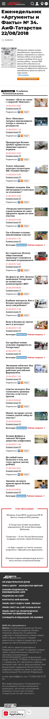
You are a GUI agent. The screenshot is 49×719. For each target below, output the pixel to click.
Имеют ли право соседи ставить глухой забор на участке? (19, 415)
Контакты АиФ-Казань (15, 599)
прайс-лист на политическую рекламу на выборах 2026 (20, 612)
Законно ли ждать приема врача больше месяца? (18, 483)
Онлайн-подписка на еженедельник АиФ (15, 590)
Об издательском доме (16, 582)
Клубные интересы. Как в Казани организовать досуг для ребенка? (20, 303)
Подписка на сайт (13, 596)
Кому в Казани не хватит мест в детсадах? (19, 323)
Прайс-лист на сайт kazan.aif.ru (21, 607)
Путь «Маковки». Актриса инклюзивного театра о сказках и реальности (19, 122)
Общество (21, 245)
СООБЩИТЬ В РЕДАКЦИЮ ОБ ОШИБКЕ (22, 617)
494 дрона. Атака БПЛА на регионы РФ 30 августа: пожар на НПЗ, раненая (24, 516)
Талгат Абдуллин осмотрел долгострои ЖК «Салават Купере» (18, 168)
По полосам (8, 91)
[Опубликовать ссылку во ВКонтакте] (19, 112)
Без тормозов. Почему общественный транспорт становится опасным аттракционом (19, 256)
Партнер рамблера (25, 706)
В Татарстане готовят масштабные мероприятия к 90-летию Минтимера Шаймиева (24, 526)
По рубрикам (22, 91)
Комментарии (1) (13, 290)
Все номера (23, 75)
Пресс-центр (9, 585)
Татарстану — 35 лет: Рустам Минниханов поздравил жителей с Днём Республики (24, 537)
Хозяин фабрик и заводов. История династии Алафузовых (18, 438)
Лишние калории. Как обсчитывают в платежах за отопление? (20, 189)
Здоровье (21, 496)
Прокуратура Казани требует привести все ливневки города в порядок (18, 146)
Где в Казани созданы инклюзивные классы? (18, 233)
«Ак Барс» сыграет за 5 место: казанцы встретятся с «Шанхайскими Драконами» (24, 548)
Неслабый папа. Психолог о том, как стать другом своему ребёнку (17, 461)
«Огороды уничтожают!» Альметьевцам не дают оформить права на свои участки (19, 212)
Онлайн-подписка (28, 79)
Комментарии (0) (13, 108)
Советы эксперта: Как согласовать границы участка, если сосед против (18, 393)
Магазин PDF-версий (31, 585)
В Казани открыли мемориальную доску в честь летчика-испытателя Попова (24, 559)
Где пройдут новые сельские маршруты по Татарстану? (18, 345)
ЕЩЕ (26, 112)
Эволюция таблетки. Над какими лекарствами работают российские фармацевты (19, 369)
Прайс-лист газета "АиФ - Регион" (21, 603)
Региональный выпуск (13, 93)
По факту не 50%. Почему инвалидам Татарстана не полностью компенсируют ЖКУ (20, 280)
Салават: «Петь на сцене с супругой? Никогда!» (19, 100)
